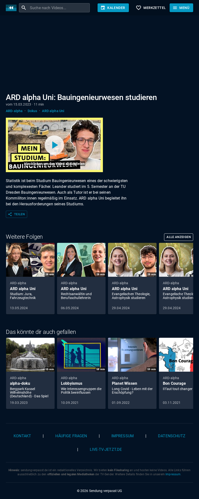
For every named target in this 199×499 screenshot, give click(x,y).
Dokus (32, 111)
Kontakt (22, 436)
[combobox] (59, 7)
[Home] (12, 8)
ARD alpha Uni (53, 111)
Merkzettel (151, 8)
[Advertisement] (99, 55)
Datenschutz (171, 436)
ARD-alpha (14, 111)
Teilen (16, 214)
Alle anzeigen (178, 237)
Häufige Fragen (71, 436)
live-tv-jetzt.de (106, 449)
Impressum (122, 436)
